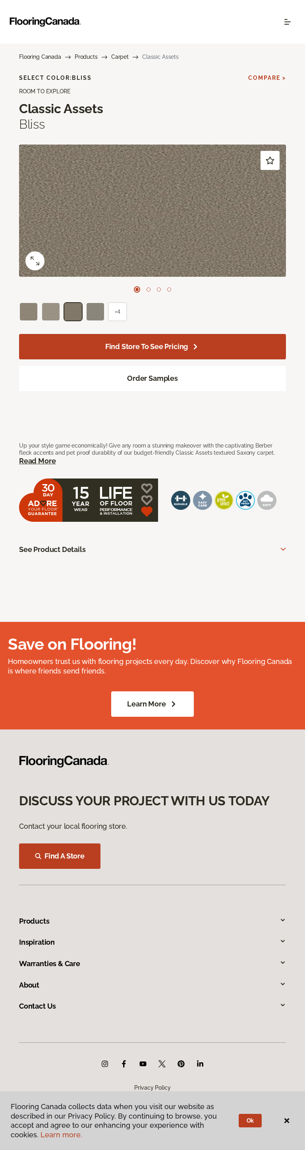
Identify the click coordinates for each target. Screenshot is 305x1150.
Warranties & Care (49, 963)
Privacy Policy (152, 1087)
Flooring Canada (40, 57)
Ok (250, 1120)
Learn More (146, 704)
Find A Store (64, 856)
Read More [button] (37, 461)
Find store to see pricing (146, 346)
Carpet (120, 57)
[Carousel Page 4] (169, 289)
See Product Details (52, 549)
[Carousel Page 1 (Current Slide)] (137, 289)
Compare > (267, 78)
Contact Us (37, 1006)
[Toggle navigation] (287, 22)
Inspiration (37, 942)
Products (86, 57)
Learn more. (61, 1135)
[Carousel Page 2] (149, 289)
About (29, 985)
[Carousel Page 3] (159, 289)
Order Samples (152, 378)
